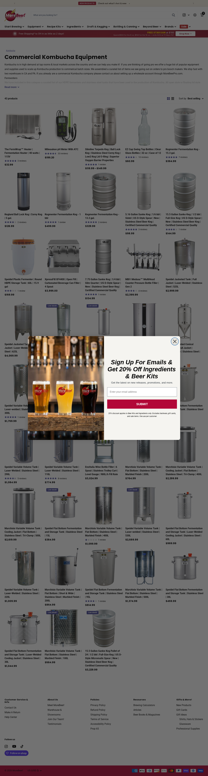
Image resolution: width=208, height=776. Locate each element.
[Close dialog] (175, 341)
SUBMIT (142, 404)
